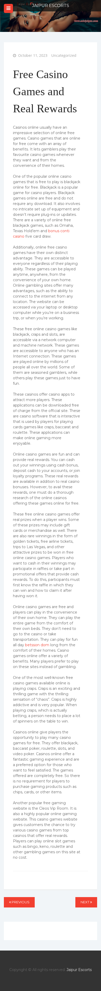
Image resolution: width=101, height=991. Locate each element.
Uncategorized (63, 55)
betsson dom (37, 645)
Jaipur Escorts (50, 5)
